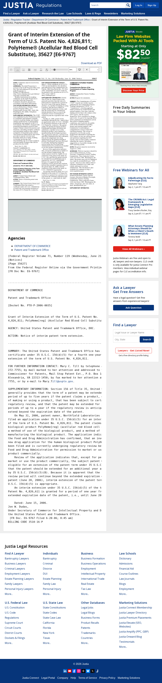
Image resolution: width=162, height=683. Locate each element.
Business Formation (93, 558)
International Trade (92, 578)
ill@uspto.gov (62, 381)
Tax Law (86, 589)
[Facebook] (74, 671)
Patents (85, 628)
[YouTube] (70, 671)
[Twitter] (92, 671)
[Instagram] (79, 671)
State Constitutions (54, 607)
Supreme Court (14, 622)
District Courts (13, 633)
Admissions (126, 563)
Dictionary (125, 558)
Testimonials (126, 641)
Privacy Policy (107, 678)
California (48, 622)
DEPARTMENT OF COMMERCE (32, 246)
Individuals (50, 553)
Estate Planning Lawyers (19, 578)
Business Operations (93, 563)
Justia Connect (30, 678)
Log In (138, 5)
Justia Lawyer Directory (133, 612)
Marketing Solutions (133, 13)
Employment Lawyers (17, 573)
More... (9, 594)
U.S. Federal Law (16, 603)
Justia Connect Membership (135, 607)
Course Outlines (128, 573)
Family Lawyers (14, 584)
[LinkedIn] (65, 671)
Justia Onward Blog (130, 636)
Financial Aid (126, 568)
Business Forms (90, 617)
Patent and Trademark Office (31, 250)
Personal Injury (52, 589)
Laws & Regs (93, 13)
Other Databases (93, 603)
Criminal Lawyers (15, 568)
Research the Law (53, 13)
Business (87, 553)
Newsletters (111, 13)
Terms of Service (87, 678)
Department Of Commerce (45, 19)
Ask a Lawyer (31, 13)
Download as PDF (91, 63)
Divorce (47, 568)
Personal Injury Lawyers (19, 589)
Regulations (12, 617)
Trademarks (88, 633)
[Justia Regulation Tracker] (18, 5)
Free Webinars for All (131, 170)
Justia (6, 19)
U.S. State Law (53, 603)
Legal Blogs (88, 612)
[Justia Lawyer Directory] (97, 671)
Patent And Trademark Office (75, 19)
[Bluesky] (88, 671)
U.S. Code (10, 612)
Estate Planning (52, 578)
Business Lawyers (15, 563)
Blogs (122, 584)
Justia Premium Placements (135, 617)
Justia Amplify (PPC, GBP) (134, 631)
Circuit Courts (13, 628)
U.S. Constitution (15, 607)
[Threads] (83, 671)
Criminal (48, 563)
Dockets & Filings (15, 638)
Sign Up (152, 5)
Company (62, 678)
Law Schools (74, 13)
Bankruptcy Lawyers (17, 558)
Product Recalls (90, 622)
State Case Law (52, 617)
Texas (46, 638)
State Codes (50, 612)
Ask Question (133, 307)
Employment (88, 568)
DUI (45, 573)
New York (48, 633)
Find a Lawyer (11, 13)
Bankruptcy (50, 558)
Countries (87, 638)
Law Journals (126, 578)
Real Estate (87, 584)
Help (73, 678)
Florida (47, 628)
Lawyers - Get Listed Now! (133, 350)
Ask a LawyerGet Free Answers (128, 289)
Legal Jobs (87, 607)
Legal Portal (48, 678)
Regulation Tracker (20, 19)
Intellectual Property (93, 573)
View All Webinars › (133, 248)
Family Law (49, 584)
